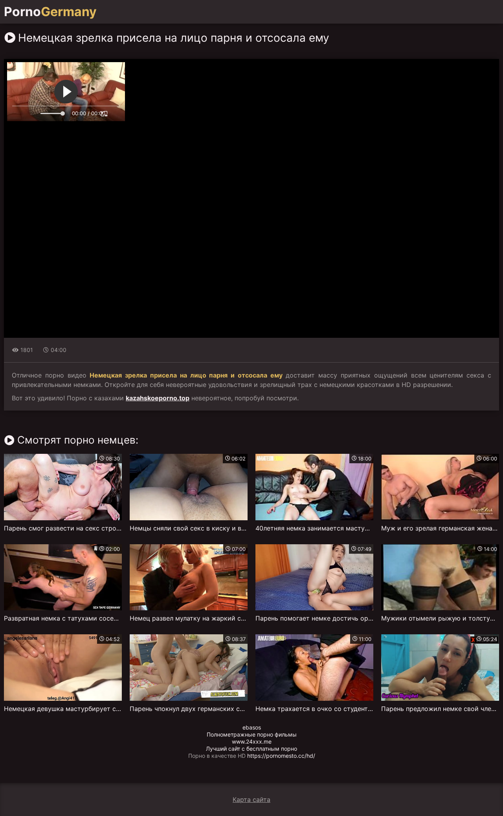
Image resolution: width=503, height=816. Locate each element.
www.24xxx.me (252, 741)
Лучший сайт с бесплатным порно (251, 748)
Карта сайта (251, 799)
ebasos (251, 727)
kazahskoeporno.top (157, 398)
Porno (50, 11)
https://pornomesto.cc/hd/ (281, 755)
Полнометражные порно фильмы (252, 734)
